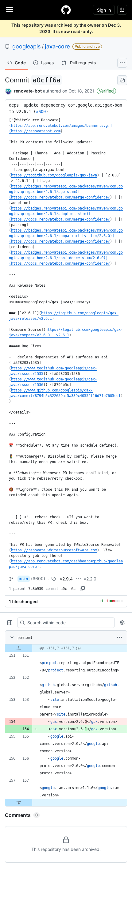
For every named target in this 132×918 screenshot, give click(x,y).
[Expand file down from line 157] (18, 802)
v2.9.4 (66, 578)
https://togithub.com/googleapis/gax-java (54, 175)
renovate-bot (28, 90)
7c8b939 (35, 589)
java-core (57, 46)
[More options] (119, 637)
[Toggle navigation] (9, 9)
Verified (106, 90)
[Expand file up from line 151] (18, 648)
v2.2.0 (90, 578)
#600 (41, 111)
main (23, 579)
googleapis (26, 46)
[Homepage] (66, 10)
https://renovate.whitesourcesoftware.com (54, 550)
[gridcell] (66, 648)
